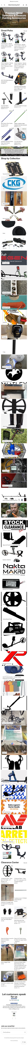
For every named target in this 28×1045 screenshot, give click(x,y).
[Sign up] (24, 1032)
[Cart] (26, 4)
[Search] (4, 4)
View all (25, 30)
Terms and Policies (14, 1040)
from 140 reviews (13, 1000)
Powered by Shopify (20, 1037)
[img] (14, 998)
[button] (13, 1018)
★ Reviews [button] (26, 523)
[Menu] (1, 5)
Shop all (14, 22)
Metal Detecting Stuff (11, 1037)
